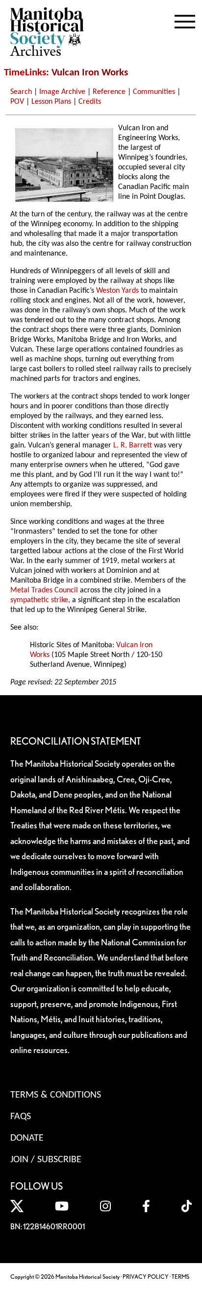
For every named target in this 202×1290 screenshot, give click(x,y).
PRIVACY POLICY (146, 1276)
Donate (27, 1138)
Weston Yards (117, 291)
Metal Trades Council (44, 590)
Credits (89, 102)
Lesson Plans (51, 102)
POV (17, 102)
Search (21, 92)
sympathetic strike (39, 600)
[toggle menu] (185, 19)
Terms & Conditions (55, 1095)
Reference (109, 92)
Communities (154, 92)
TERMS (180, 1276)
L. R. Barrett (132, 445)
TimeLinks (25, 73)
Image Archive (62, 92)
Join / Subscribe (45, 1160)
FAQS (20, 1117)
